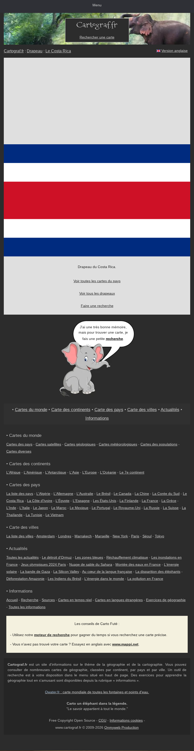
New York (120, 536)
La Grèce (168, 501)
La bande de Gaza (35, 572)
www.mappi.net (125, 644)
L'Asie (74, 472)
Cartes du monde (31, 409)
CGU (102, 720)
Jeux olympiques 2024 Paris (43, 564)
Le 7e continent (131, 472)
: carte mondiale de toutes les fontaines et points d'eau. (97, 692)
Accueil (12, 600)
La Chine (142, 494)
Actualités (170, 409)
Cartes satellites (48, 444)
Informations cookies (126, 720)
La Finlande (128, 501)
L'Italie (24, 508)
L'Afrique (13, 472)
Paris (135, 536)
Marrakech (83, 536)
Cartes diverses (18, 451)
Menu (97, 5)
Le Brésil (103, 494)
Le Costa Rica (58, 51)
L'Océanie (108, 472)
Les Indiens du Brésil (64, 579)
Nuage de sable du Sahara (90, 564)
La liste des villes (19, 536)
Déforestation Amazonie (25, 579)
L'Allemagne (63, 494)
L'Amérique (33, 472)
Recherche (29, 600)
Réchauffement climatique (127, 557)
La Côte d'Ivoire (39, 501)
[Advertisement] (97, 101)
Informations (97, 418)
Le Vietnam (54, 515)
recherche (114, 339)
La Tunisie (34, 515)
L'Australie (85, 494)
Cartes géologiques (79, 444)
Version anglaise (174, 51)
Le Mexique (79, 508)
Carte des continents (70, 409)
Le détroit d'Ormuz (57, 557)
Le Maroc (58, 508)
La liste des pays (19, 494)
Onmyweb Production (121, 727)
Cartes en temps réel (75, 600)
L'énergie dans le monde (104, 579)
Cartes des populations (158, 444)
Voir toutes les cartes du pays (97, 281)
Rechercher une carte (97, 37)
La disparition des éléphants (157, 572)
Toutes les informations (27, 607)
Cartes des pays (19, 444)
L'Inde (11, 508)
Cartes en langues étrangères (119, 600)
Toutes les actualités (22, 557)
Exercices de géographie (166, 600)
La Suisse (171, 508)
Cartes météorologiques (118, 444)
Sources (48, 600)
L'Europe (89, 472)
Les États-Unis (104, 501)
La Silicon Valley (66, 572)
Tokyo (159, 536)
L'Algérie (43, 494)
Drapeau (34, 51)
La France (150, 501)
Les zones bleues (89, 557)
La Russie (152, 508)
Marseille (102, 536)
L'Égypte (62, 501)
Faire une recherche (97, 306)
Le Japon (40, 508)
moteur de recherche (52, 635)
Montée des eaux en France (138, 564)
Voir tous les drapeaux (97, 293)
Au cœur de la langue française (107, 572)
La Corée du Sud (166, 494)
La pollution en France (145, 579)
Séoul (147, 536)
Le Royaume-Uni (126, 508)
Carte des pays (108, 409)
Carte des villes (142, 409)
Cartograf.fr (14, 51)
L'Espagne (81, 501)
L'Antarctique (55, 472)
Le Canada (122, 494)
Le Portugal (101, 508)
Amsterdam (45, 536)
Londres (64, 536)
